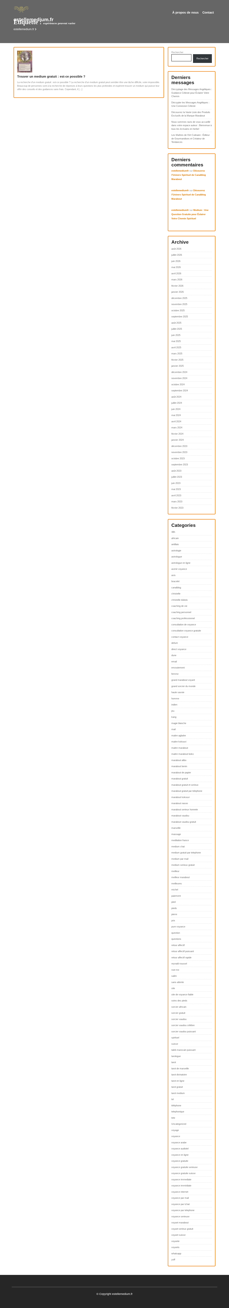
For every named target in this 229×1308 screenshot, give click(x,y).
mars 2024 (176, 427)
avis (173, 575)
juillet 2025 (176, 329)
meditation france (180, 840)
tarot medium (178, 1093)
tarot (173, 1062)
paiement (176, 895)
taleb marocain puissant (183, 1050)
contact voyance (179, 637)
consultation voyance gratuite (186, 630)
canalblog (176, 587)
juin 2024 (175, 409)
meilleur (175, 871)
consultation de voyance (183, 624)
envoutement (178, 667)
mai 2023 (176, 489)
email (174, 661)
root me (175, 969)
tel (172, 1099)
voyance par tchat (180, 1204)
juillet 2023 (176, 476)
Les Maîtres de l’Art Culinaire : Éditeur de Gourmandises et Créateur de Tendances (190, 138)
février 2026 (177, 285)
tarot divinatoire (179, 1074)
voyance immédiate (181, 1185)
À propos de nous (185, 12)
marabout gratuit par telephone (186, 791)
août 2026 (176, 248)
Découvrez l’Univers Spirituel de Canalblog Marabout (188, 174)
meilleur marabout (180, 877)
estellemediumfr (180, 170)
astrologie (176, 550)
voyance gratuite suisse (183, 1173)
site (173, 988)
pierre (174, 914)
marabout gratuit (179, 778)
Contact (208, 12)
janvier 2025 (177, 366)
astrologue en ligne (180, 563)
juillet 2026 (176, 255)
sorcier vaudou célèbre (183, 1025)
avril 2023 (176, 495)
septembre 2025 (179, 316)
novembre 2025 (179, 304)
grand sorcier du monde (183, 686)
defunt (174, 643)
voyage (175, 1130)
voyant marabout (179, 1222)
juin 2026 (175, 261)
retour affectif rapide (181, 957)
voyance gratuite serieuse (184, 1167)
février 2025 (177, 359)
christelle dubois (179, 600)
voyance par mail (180, 1198)
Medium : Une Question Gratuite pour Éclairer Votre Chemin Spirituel (189, 214)
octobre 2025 (178, 310)
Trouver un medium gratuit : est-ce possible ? (51, 76)
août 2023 (176, 470)
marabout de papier (181, 772)
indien (174, 704)
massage (176, 834)
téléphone (176, 1105)
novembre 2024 (179, 378)
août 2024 (176, 396)
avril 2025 (176, 347)
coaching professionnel (183, 618)
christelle (175, 593)
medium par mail (179, 858)
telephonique (177, 1111)
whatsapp (176, 1253)
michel (174, 889)
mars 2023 (176, 501)
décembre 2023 (179, 446)
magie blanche (178, 723)
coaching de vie (179, 606)
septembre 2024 (179, 390)
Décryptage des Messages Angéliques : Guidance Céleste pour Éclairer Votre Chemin (191, 93)
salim (174, 976)
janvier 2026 (177, 292)
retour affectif (178, 945)
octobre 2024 (178, 384)
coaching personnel (181, 612)
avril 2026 (176, 273)
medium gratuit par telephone (186, 852)
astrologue (176, 556)
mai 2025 (176, 341)
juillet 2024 (176, 403)
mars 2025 (176, 353)
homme (175, 698)
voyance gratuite (179, 1161)
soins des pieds (179, 1000)
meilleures (176, 883)
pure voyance (178, 926)
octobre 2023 (178, 458)
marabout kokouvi (180, 797)
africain (175, 538)
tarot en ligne (177, 1080)
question (175, 932)
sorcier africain (178, 1006)
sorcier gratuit (178, 1013)
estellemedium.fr (33, 19)
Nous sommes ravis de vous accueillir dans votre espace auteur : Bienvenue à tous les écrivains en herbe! (191, 125)
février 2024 (177, 433)
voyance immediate (181, 1179)
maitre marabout (179, 747)
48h (173, 532)
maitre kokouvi (178, 741)
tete (173, 1117)
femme (175, 673)
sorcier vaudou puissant (183, 1031)
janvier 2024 (177, 439)
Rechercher (177, 52)
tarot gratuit (177, 1087)
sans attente (177, 982)
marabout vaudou (180, 815)
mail (173, 729)
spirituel (175, 1037)
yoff (173, 1259)
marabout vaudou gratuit (183, 821)
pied (173, 902)
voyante (175, 1241)
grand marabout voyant (183, 680)
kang (173, 717)
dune (173, 655)
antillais (175, 544)
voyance (175, 1136)
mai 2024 (176, 415)
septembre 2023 (179, 464)
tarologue (176, 1056)
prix (173, 920)
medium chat (178, 846)
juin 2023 (175, 483)
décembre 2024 (179, 372)
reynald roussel (179, 963)
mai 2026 (176, 267)
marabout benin (179, 766)
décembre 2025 (179, 298)
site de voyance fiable (182, 994)
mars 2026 (176, 279)
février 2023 (177, 507)
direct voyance (178, 649)
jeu (172, 710)
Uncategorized (178, 1124)
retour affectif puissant (182, 951)
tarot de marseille (180, 1068)
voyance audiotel (179, 1148)
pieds (174, 908)
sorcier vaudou (178, 1019)
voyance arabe (178, 1142)
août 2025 (176, 322)
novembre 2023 (179, 452)
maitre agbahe (178, 735)
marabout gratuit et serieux (184, 784)
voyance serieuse (180, 1216)
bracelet (175, 581)
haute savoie (177, 692)
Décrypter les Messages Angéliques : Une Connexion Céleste (190, 104)
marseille (176, 828)
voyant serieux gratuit (182, 1228)
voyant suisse (178, 1235)
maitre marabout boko (182, 754)
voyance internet (179, 1191)
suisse (174, 1043)
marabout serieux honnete (184, 809)
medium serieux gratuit (183, 865)
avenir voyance (179, 569)
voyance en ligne (179, 1154)
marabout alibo (178, 760)
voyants (175, 1247)
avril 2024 (176, 421)
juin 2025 (175, 335)
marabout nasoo (179, 803)
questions (176, 939)
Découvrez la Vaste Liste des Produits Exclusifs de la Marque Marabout (190, 114)
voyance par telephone (182, 1210)
